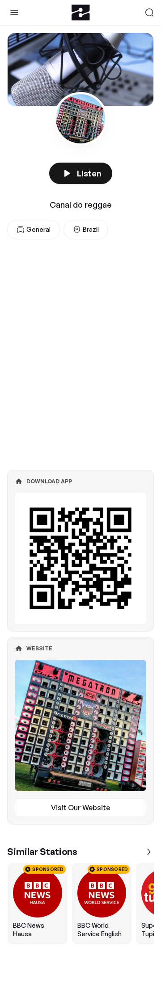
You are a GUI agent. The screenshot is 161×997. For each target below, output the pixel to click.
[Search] (149, 12)
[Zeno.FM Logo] (81, 12)
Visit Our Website (80, 807)
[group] (80, 904)
